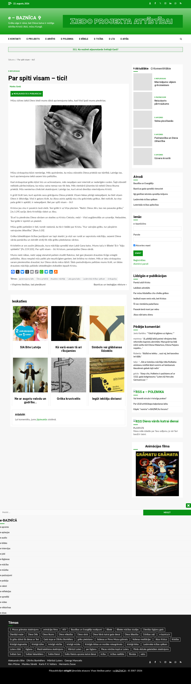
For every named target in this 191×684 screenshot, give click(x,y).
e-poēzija (4, 581)
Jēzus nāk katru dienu (143, 315)
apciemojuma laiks (26, 279)
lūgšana (29, 649)
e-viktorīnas (5, 608)
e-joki (2, 554)
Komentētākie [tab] (162, 68)
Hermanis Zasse (67, 664)
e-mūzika (4, 570)
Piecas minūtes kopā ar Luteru (115, 649)
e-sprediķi (4, 597)
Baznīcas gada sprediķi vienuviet (148, 189)
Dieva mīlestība (66, 635)
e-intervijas (5, 549)
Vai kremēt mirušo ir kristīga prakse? (149, 399)
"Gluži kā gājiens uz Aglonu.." (161, 333)
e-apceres (158, 117)
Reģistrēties (139, 260)
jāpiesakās (42, 419)
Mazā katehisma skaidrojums (50, 649)
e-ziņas (3, 613)
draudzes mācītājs (57, 279)
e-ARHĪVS (50, 39)
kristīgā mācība (55, 644)
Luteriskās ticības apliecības (146, 205)
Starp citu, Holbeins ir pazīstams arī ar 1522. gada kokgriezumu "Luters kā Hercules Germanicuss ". (154, 377)
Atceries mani (142, 245)
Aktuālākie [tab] (141, 68)
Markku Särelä (15, 87)
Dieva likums (48, 635)
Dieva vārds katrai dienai (160, 421)
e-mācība (4, 565)
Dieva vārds (82, 635)
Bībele (109, 630)
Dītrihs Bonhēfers (36, 660)
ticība (103, 654)
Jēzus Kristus (161, 640)
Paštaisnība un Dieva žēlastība (142, 137)
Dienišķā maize (16, 635)
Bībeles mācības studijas (128, 630)
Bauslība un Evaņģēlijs (143, 183)
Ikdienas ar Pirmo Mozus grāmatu (112, 640)
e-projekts (33, 39)
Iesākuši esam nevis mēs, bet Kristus (149, 299)
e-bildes (3, 543)
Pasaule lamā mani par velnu (146, 309)
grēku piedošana (85, 640)
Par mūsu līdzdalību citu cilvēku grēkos (151, 293)
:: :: (119, 671)
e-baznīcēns (139, 224)
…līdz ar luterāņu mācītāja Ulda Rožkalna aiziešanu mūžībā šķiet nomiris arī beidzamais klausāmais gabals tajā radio (154, 365)
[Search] (181, 39)
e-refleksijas (14, 71)
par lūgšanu (91, 649)
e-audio (3, 538)
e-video (3, 602)
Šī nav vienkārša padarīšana (145, 304)
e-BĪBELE (83, 39)
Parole (136, 234)
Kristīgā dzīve (38, 644)
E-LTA (112, 39)
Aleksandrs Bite (16, 660)
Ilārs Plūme (14, 664)
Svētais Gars (15, 654)
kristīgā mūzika (73, 644)
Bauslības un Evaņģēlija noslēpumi (86, 630)
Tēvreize (132, 654)
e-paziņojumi (160, 97)
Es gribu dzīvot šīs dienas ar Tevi (24, 640)
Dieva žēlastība (131, 635)
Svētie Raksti (54, 654)
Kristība (175, 640)
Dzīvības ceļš (149, 635)
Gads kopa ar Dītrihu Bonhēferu (58, 640)
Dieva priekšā (42, 279)
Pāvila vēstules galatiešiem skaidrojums (151, 649)
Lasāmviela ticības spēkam (94, 279)
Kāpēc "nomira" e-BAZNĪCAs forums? (150, 409)
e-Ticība (98, 39)
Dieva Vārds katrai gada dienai (106, 635)
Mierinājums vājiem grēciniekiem (142, 81)
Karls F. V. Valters (48, 664)
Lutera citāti (15, 649)
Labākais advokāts (141, 288)
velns (143, 654)
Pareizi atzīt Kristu (141, 283)
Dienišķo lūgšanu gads (153, 630)
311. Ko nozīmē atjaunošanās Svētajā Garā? (95, 49)
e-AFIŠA (124, 39)
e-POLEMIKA (67, 39)
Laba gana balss (74, 279)
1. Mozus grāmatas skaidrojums (24, 630)
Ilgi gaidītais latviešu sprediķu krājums (150, 194)
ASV (64, 630)
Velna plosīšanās (142, 119)
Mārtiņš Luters (74, 649)
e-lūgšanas (5, 559)
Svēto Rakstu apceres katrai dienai (80, 654)
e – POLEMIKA (153, 392)
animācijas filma (50, 630)
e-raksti (3, 586)
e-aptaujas (5, 532)
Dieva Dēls (33, 635)
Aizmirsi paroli (140, 264)
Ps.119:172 (138, 428)
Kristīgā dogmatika (18, 644)
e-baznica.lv (164, 635)
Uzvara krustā (142, 156)
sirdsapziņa (112, 279)
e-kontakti (14, 39)
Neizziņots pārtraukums (142, 100)
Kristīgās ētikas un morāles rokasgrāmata (103, 644)
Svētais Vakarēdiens (34, 654)
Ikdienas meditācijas (142, 640)
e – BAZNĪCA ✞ (25, 18)
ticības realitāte (117, 654)
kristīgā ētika (133, 644)
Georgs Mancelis (73, 660)
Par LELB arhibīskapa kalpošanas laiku (150, 404)
